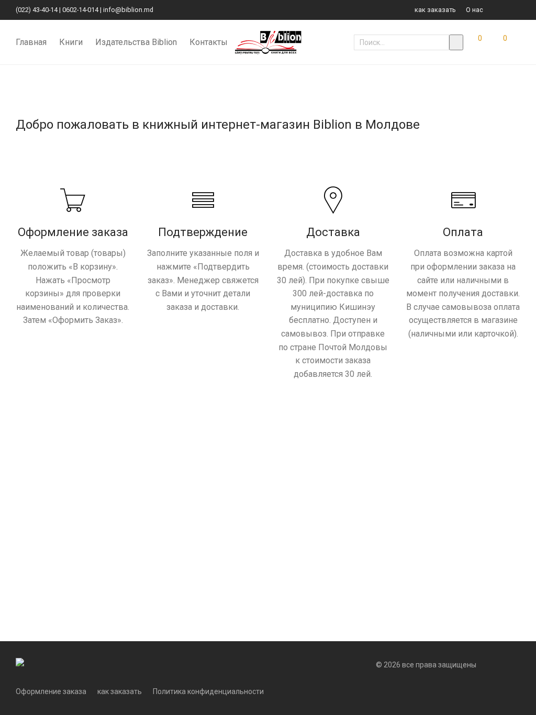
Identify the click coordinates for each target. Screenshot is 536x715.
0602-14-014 (80, 10)
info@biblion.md (128, 10)
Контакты (208, 42)
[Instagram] (517, 10)
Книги (71, 42)
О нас (474, 10)
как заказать (435, 10)
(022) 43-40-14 (37, 10)
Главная (31, 42)
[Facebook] (504, 10)
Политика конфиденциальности (208, 691)
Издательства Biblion (136, 42)
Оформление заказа (51, 691)
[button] (456, 42)
